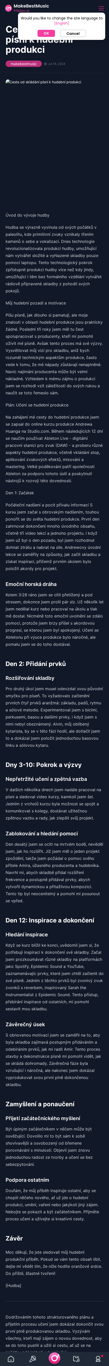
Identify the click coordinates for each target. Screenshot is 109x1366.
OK (46, 33)
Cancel (73, 33)
